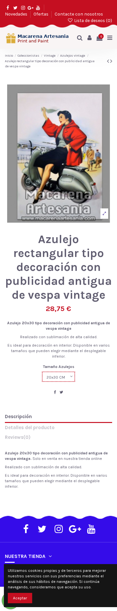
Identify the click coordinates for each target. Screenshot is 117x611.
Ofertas (41, 14)
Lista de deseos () (92, 20)
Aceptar (20, 598)
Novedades (16, 14)
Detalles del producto (30, 427)
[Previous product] (108, 61)
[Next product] (111, 61)
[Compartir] (55, 392)
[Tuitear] (61, 392)
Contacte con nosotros (79, 14)
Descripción (18, 416)
